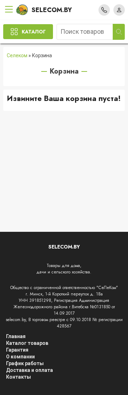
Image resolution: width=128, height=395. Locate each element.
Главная (16, 336)
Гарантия (17, 350)
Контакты (18, 377)
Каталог (34, 31)
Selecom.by (52, 10)
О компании (20, 356)
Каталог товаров (27, 343)
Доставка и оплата (29, 370)
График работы (25, 363)
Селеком (17, 55)
